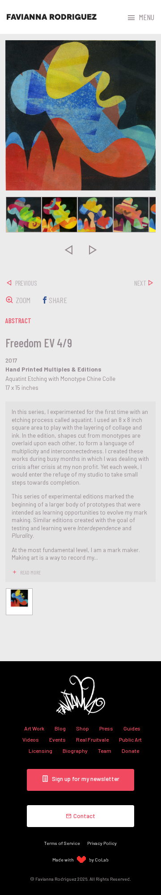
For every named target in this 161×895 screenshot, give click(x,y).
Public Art (130, 739)
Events (57, 739)
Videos (30, 739)
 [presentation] (68, 249)
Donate (130, 750)
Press (106, 728)
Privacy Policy (102, 843)
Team (104, 750)
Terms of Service (62, 843)
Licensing (40, 750)
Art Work (34, 728)
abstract (18, 321)
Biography (75, 750)
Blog (60, 728)
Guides (131, 728)
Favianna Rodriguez (51, 17)
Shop (82, 728)
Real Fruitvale (92, 739)
